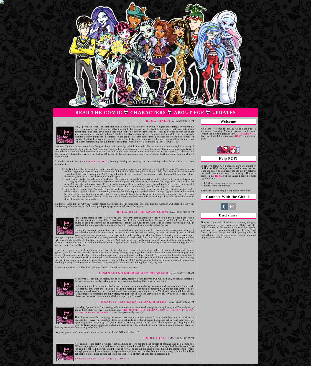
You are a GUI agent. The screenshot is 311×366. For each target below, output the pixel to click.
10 (94, 359)
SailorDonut (246, 134)
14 (108, 359)
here (238, 136)
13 (104, 359)
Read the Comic (98, 112)
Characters (148, 112)
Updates (224, 112)
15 (111, 359)
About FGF (189, 112)
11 (98, 359)
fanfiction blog (96, 161)
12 (101, 359)
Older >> (123, 359)
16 (114, 359)
